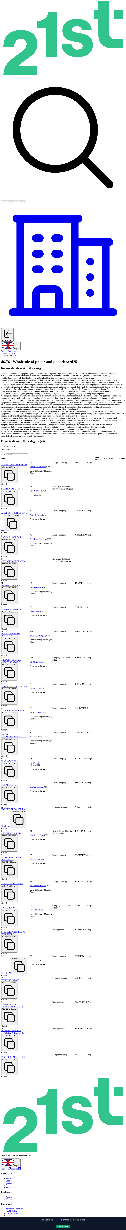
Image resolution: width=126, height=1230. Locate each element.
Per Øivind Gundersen (38, 539)
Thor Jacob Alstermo (38, 467)
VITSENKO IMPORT (10, 980)
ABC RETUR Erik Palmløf (12, 884)
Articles (9, 1197)
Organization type (8, 446)
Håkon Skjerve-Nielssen (36, 764)
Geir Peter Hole (36, 491)
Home (8, 1178)
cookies (58, 1220)
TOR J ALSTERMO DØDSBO (14, 465)
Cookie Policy (11, 1211)
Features (9, 1183)
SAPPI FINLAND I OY (11, 489)
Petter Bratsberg (36, 515)
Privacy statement (13, 1213)
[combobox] (2, 449)
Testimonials (11, 1187)
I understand (63, 1226)
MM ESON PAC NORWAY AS (14, 686)
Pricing (8, 1185)
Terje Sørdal (34, 611)
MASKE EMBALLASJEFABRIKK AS (13, 735)
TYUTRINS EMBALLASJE (13, 1057)
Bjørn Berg (34, 960)
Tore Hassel (34, 910)
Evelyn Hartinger (36, 688)
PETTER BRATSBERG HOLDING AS (11, 858)
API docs (9, 1199)
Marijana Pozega (36, 787)
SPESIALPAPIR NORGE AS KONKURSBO (13, 933)
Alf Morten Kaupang (38, 635)
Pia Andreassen (36, 712)
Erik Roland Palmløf (38, 886)
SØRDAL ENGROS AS (11, 609)
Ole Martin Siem (36, 662)
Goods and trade (8, 353)
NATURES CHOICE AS (11, 585)
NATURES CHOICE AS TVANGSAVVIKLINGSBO (12, 1032)
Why (8, 1181)
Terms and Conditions (14, 1209)
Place (3, 455)
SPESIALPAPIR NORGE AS (13, 710)
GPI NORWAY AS (8, 761)
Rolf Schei (34, 736)
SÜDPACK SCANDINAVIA (13, 561)
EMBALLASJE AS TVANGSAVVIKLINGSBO (12, 1005)
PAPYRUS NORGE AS (11, 537)
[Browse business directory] (63, 327)
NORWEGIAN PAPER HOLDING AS (10, 635)
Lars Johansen (35, 587)
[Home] (63, 74)
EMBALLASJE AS (9, 785)
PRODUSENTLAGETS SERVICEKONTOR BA (11, 661)
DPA (8, 1215)
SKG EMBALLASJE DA (11, 833)
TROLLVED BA (8, 908)
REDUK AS (6, 973)
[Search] (25, 202)
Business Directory (8, 351)
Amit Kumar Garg (37, 835)
